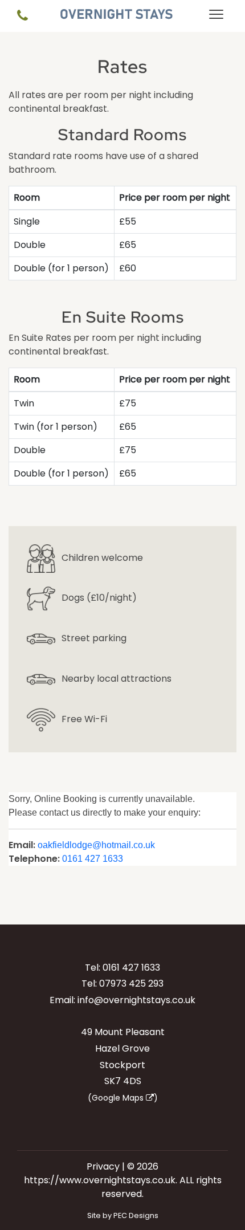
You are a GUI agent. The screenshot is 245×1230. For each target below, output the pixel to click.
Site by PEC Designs (122, 1215)
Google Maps (119, 1097)
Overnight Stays (116, 14)
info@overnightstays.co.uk (136, 1000)
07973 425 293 (131, 983)
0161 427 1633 (92, 859)
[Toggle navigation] (216, 16)
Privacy (103, 1166)
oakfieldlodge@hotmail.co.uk (96, 845)
